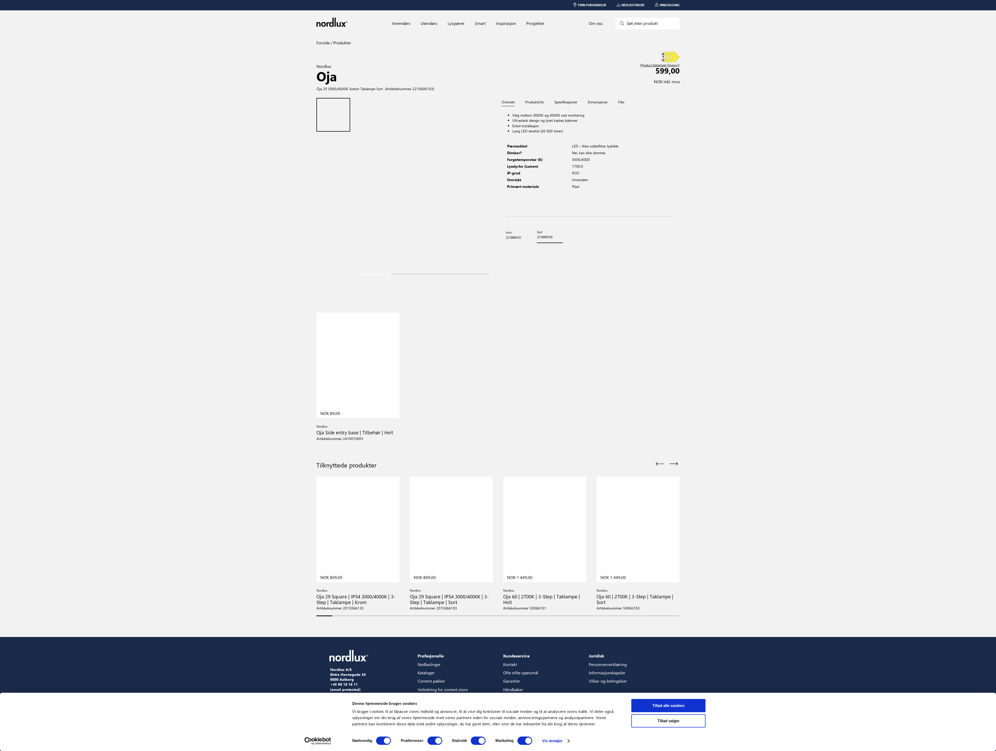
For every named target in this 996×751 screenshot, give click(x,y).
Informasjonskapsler (607, 672)
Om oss (596, 23)
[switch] (434, 740)
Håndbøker (513, 689)
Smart (480, 23)
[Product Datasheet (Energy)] (660, 65)
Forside (323, 42)
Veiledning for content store (443, 689)
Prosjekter (535, 23)
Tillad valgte (668, 721)
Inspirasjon (506, 23)
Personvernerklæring (608, 664)
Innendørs (401, 23)
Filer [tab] (621, 102)
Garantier (511, 681)
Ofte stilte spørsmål (520, 672)
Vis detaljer (552, 741)
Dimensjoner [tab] (598, 102)
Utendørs (429, 23)
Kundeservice (516, 655)
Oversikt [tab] (508, 102)
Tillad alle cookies (668, 705)
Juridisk (596, 655)
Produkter (341, 42)
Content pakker (431, 681)
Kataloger (426, 672)
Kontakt (510, 664)
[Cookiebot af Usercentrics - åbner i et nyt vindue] (318, 741)
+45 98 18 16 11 (344, 684)
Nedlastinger (429, 664)
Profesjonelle (431, 655)
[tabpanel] (590, 161)
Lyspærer (456, 23)
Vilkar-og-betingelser (608, 681)
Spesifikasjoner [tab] (565, 102)
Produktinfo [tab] (534, 102)
